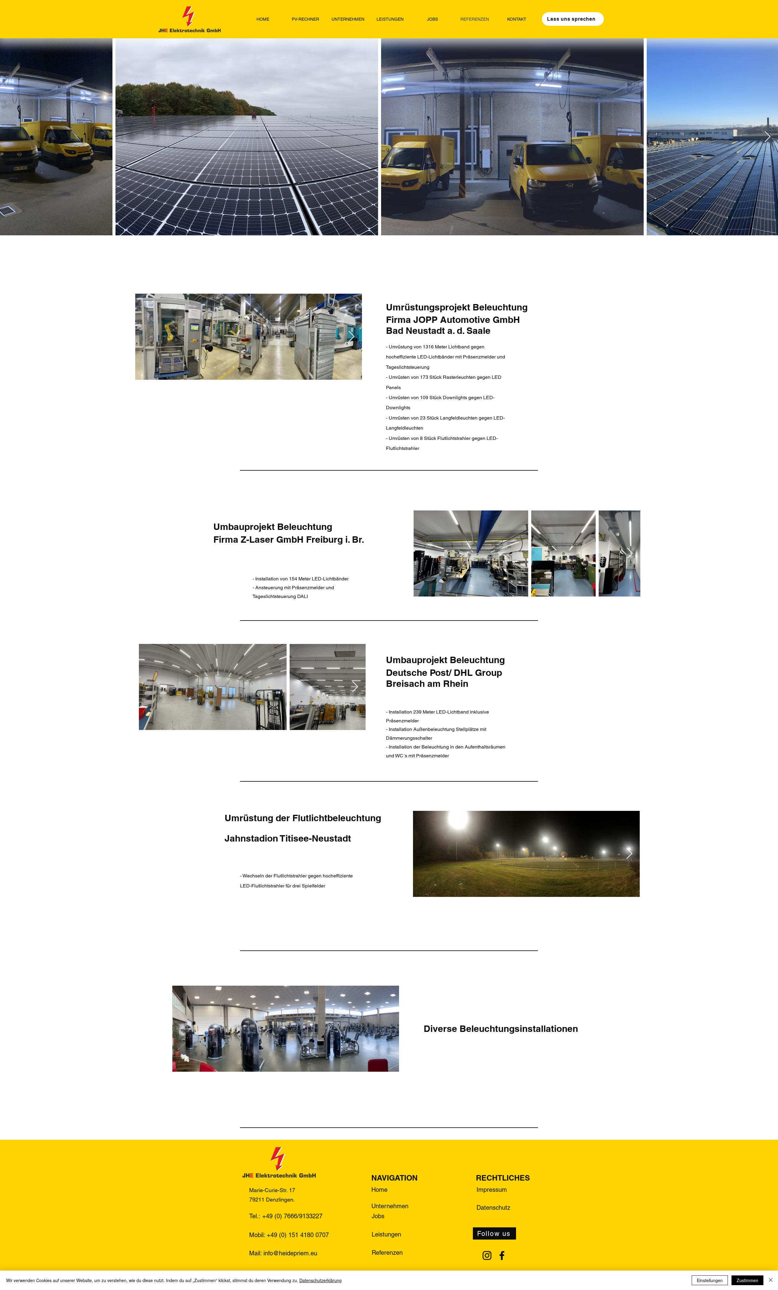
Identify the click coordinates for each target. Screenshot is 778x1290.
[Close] (770, 1280)
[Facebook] (502, 1255)
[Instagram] (487, 1255)
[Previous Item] (10, 137)
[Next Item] (767, 137)
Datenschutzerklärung (320, 1280)
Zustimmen (747, 1280)
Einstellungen (710, 1280)
